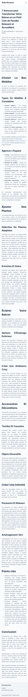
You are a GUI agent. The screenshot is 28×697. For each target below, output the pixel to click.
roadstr (4, 688)
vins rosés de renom (7, 690)
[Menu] (25, 2)
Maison (3, 33)
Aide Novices (8, 2)
